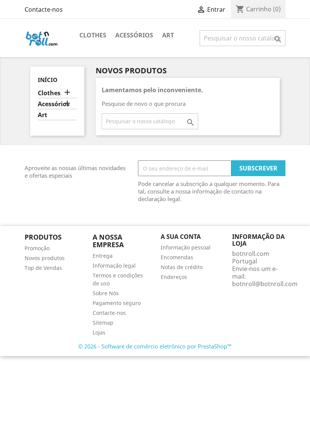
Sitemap (103, 322)
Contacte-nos (44, 9)
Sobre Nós (106, 293)
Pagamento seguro (117, 303)
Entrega (103, 255)
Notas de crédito (182, 267)
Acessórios (134, 35)
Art (168, 35)
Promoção (37, 248)
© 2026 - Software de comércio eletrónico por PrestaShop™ (155, 346)
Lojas (99, 332)
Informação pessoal (186, 247)
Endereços (174, 276)
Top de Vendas (43, 267)
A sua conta (181, 236)
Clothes (92, 35)
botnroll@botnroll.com (265, 284)
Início (47, 80)
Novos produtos (45, 258)
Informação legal (114, 265)
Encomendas (177, 257)
